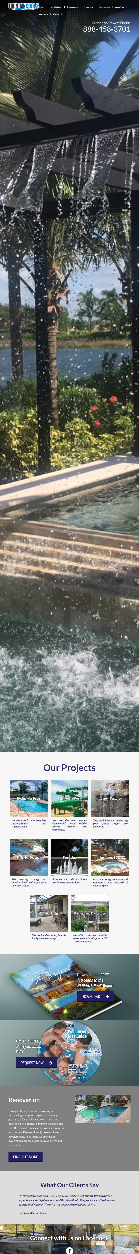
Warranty (43, 14)
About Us (119, 7)
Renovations (72, 7)
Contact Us (58, 14)
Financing (88, 7)
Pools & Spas (55, 7)
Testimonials (104, 7)
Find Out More (25, 1157)
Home (41, 7)
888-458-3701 (107, 29)
